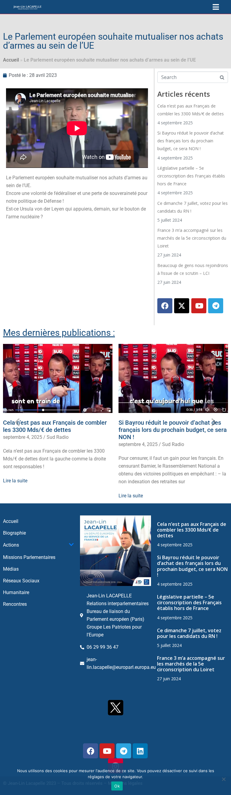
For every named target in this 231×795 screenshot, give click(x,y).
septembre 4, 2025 (22, 437)
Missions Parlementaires (29, 557)
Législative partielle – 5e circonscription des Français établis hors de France (191, 176)
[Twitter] (181, 305)
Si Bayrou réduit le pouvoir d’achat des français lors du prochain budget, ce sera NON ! (190, 140)
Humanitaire (16, 592)
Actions (11, 545)
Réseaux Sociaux (21, 581)
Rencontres (15, 604)
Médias (11, 569)
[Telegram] (215, 305)
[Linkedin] (140, 750)
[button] (17, 422)
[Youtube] (198, 305)
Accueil (11, 60)
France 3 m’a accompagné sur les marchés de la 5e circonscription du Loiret (191, 238)
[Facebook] (164, 305)
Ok (117, 786)
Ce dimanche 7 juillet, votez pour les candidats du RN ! (189, 633)
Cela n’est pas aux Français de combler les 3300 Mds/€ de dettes (55, 426)
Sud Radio (58, 437)
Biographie (14, 533)
